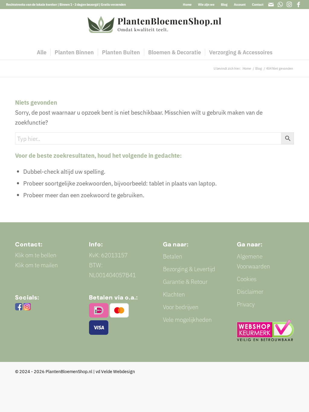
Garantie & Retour (185, 281)
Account (240, 4)
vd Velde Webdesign (115, 371)
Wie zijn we (206, 4)
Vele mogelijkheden (187, 319)
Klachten (174, 294)
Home (187, 4)
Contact (257, 4)
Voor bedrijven (181, 307)
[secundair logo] (154, 27)
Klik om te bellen (35, 255)
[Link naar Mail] (271, 4)
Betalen (172, 256)
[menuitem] (187, 4)
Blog (224, 4)
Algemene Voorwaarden (253, 261)
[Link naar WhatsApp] (280, 4)
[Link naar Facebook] (298, 4)
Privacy (246, 304)
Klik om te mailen (36, 265)
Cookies (246, 279)
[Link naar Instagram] (289, 4)
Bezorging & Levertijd (189, 269)
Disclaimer (250, 291)
